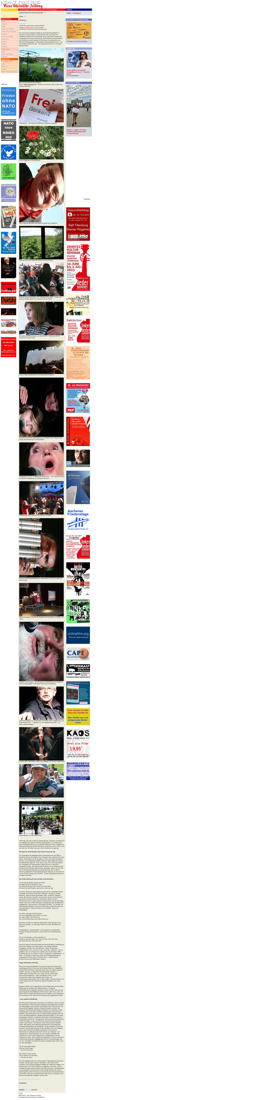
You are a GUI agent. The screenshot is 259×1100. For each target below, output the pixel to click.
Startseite (21, 1089)
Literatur (4, 56)
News (3, 21)
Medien (4, 44)
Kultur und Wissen (7, 54)
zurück (21, 16)
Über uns (4, 66)
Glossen (4, 41)
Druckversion (23, 20)
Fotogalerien (6, 49)
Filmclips (4, 46)
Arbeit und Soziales (8, 29)
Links (3, 64)
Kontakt (4, 69)
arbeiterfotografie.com (30, 84)
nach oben (34, 1089)
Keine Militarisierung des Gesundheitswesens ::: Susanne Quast (78, 72)
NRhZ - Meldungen (74, 13)
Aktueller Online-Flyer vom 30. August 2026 (31, 12)
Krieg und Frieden (7, 36)
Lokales (4, 24)
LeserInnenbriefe (7, 61)
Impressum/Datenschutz (9, 71)
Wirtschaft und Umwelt (9, 31)
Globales (4, 34)
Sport (3, 51)
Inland (4, 26)
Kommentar (5, 39)
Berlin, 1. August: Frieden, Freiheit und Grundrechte (76, 131)
